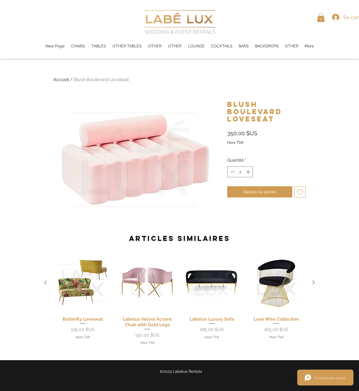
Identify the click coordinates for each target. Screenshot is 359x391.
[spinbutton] (240, 172)
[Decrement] (232, 172)
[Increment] (248, 172)
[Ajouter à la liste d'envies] (300, 192)
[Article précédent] (45, 282)
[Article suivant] (313, 282)
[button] (321, 17)
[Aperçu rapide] (82, 282)
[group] (179, 299)
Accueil (61, 79)
